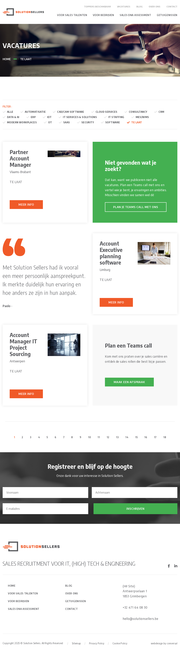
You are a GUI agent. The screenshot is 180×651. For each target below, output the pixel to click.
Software (112, 122)
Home (7, 59)
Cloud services (106, 111)
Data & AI (13, 117)
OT (50, 122)
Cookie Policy (119, 643)
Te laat (136, 122)
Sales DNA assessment (135, 15)
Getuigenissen (167, 15)
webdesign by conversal (164, 643)
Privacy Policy (96, 643)
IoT (49, 117)
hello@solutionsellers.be (141, 619)
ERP (33, 117)
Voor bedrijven (103, 15)
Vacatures (123, 6)
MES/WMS (142, 117)
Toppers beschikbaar (97, 6)
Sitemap (76, 643)
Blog (139, 6)
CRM (161, 111)
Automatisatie (35, 111)
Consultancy (138, 111)
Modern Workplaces (22, 122)
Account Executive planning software (111, 253)
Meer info (26, 204)
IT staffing (116, 117)
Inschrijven (135, 508)
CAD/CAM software (70, 111)
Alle (10, 111)
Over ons (154, 6)
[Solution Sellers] (23, 11)
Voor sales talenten (72, 15)
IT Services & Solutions (80, 117)
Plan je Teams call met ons (135, 207)
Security (87, 122)
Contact (171, 6)
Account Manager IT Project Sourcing (23, 344)
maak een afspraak (129, 382)
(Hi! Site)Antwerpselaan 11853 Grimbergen (135, 591)
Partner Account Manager (20, 158)
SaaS (66, 122)
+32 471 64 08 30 (135, 607)
